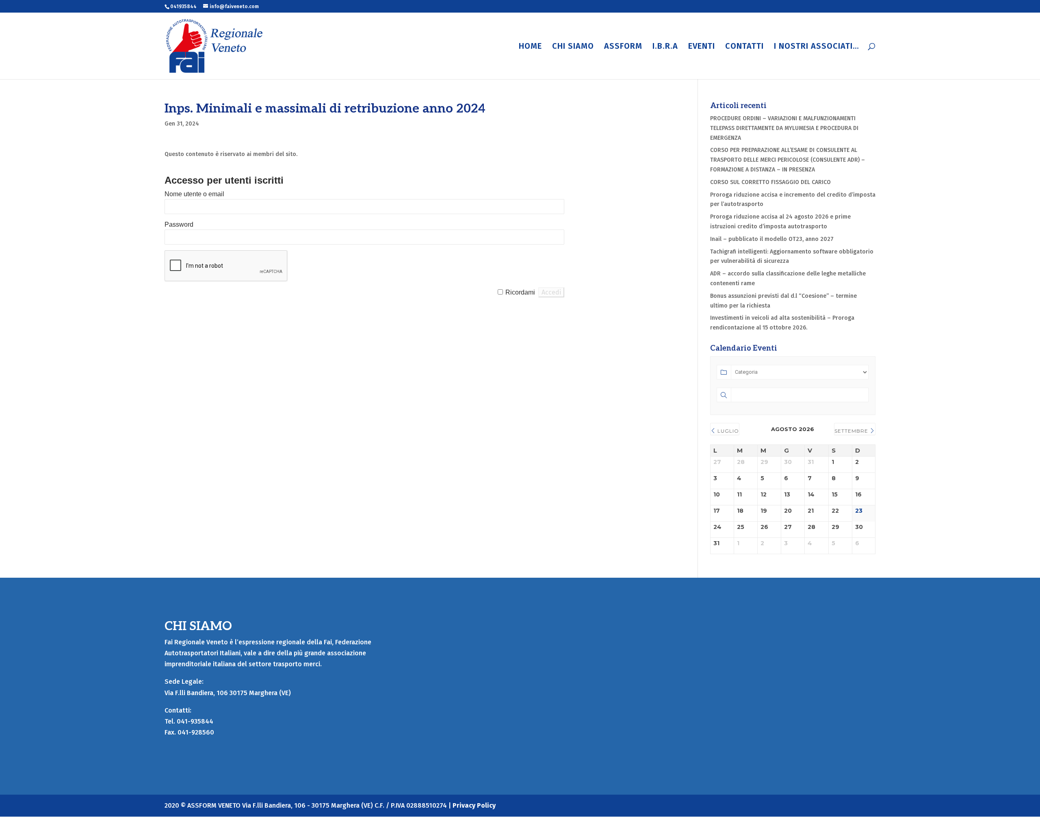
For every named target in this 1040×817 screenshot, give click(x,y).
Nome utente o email (194, 194)
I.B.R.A (665, 47)
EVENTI (701, 47)
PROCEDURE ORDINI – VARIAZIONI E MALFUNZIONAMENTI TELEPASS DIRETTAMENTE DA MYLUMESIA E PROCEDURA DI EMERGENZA (784, 128)
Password (179, 224)
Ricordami (520, 292)
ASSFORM (623, 47)
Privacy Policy (474, 805)
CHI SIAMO (573, 47)
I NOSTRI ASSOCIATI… (816, 47)
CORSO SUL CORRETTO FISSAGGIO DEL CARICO (770, 182)
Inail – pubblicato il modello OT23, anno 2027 (772, 239)
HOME (530, 47)
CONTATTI (744, 47)
